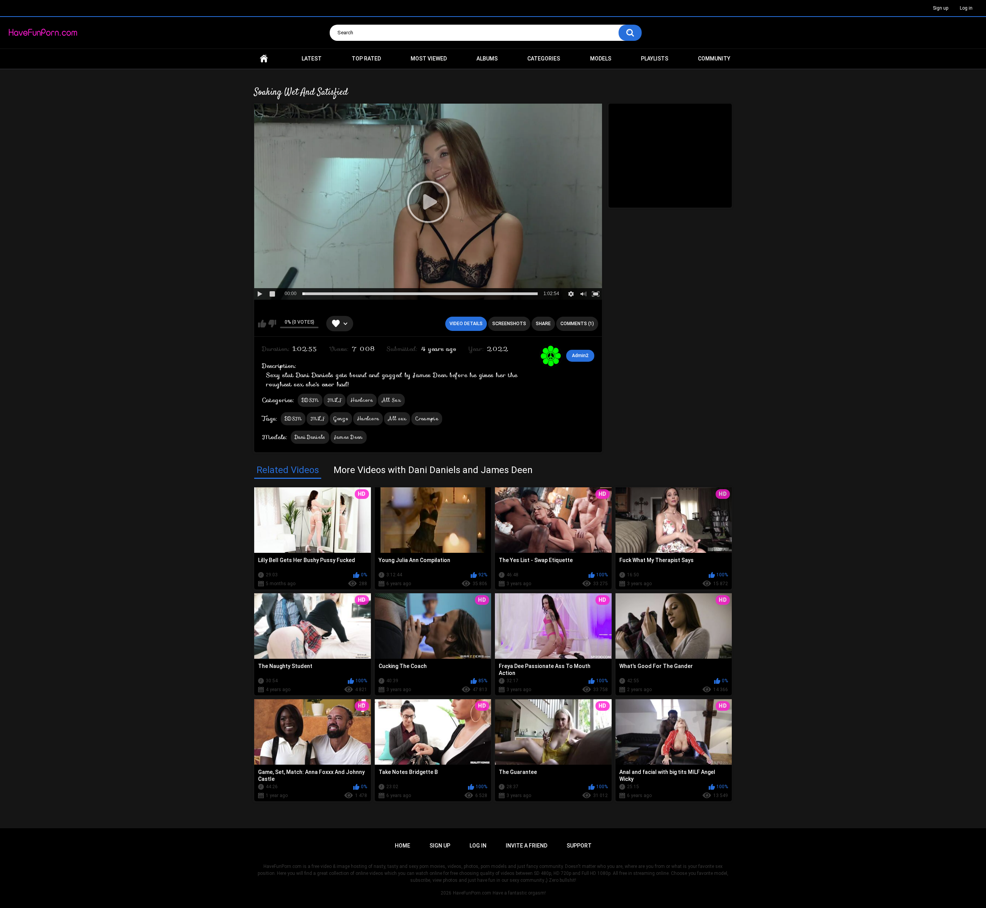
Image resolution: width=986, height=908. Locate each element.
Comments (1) (577, 323)
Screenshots (509, 323)
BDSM (310, 400)
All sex (397, 418)
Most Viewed (429, 58)
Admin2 (580, 355)
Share (543, 323)
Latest (312, 58)
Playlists (654, 58)
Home (263, 59)
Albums (487, 58)
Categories (543, 58)
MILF (334, 400)
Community (714, 58)
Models (600, 58)
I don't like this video (272, 323)
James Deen (348, 437)
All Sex (391, 400)
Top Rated (366, 58)
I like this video (262, 323)
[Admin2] (550, 356)
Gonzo (341, 418)
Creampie (426, 418)
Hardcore (361, 400)
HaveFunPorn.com (472, 893)
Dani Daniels (310, 437)
